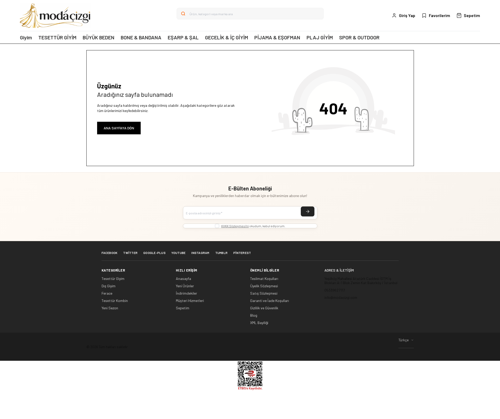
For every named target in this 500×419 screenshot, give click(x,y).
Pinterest (242, 252)
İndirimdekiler (186, 293)
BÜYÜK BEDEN (98, 37)
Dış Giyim (108, 286)
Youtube (178, 252)
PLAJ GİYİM (320, 37)
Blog (253, 315)
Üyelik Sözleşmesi (264, 286)
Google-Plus (154, 252)
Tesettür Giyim (113, 279)
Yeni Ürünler (185, 286)
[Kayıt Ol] (307, 211)
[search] (183, 13)
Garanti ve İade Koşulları (269, 301)
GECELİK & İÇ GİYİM (226, 37)
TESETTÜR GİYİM (57, 37)
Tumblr (221, 252)
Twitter (130, 252)
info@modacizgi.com (340, 297)
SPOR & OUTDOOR (359, 37)
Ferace (107, 293)
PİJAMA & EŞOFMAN (277, 37)
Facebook (110, 252)
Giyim (26, 37)
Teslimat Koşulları (264, 279)
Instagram (200, 252)
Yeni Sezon (110, 308)
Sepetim (182, 308)
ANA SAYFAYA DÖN (119, 128)
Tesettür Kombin (115, 301)
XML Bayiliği (259, 323)
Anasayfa (183, 279)
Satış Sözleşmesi (263, 293)
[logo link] (55, 15)
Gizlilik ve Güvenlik (264, 308)
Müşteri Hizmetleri (190, 301)
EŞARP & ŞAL (183, 37)
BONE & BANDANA (141, 37)
